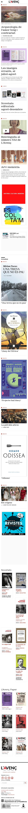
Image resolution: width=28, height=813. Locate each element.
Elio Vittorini (5, 593)
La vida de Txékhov (19, 671)
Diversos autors (20, 648)
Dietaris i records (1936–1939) (20, 620)
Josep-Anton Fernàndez (6, 651)
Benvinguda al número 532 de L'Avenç (11, 139)
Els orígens (6, 502)
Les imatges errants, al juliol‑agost (9, 71)
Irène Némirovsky (19, 675)
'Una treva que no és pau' (13, 303)
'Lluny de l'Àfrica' (9, 351)
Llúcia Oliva (23, 622)
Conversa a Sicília (5, 590)
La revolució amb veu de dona (20, 616)
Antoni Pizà (23, 592)
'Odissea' (5, 478)
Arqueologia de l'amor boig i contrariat (11, 30)
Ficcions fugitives (19, 590)
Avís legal (3, 791)
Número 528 (5, 752)
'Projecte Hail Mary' (11, 400)
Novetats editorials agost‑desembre (12, 106)
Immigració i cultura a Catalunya (7, 648)
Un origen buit (6, 644)
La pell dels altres (10, 425)
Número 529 (19, 729)
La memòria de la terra (20, 645)
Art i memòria (10, 167)
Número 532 (5, 707)
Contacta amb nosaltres (8, 772)
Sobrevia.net (11, 794)
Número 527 (19, 752)
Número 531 (19, 707)
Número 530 (5, 729)
